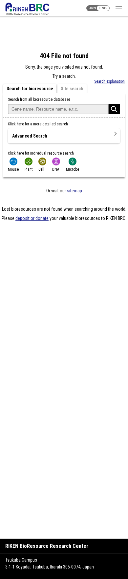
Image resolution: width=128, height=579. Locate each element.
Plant (28, 169)
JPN (92, 8)
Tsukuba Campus (21, 560)
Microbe (72, 169)
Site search (72, 88)
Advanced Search (29, 136)
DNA (55, 169)
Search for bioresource (30, 88)
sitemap (74, 190)
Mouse (13, 169)
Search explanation (109, 81)
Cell (41, 169)
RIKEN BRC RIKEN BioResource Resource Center (27, 9)
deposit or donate (32, 218)
